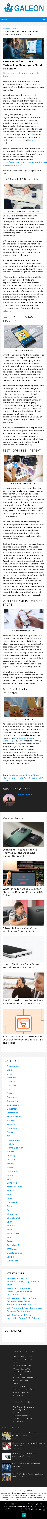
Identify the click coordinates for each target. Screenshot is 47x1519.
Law (9, 1179)
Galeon (17, 1491)
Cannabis (11, 1085)
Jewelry (11, 1163)
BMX (9, 1074)
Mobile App (22, 778)
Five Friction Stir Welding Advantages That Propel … (23, 1409)
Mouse (10, 1190)
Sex (9, 1210)
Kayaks (10, 1167)
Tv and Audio (13, 1245)
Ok (24, 1515)
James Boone (27, 73)
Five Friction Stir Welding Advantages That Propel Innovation (19, 1291)
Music (10, 1198)
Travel (10, 1241)
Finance (11, 1124)
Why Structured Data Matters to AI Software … (27, 1465)
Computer (12, 1097)
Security (33, 778)
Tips (9, 1237)
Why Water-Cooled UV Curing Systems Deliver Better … (25, 1454)
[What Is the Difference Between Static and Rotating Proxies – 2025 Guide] (23, 873)
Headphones (13, 1140)
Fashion (11, 1120)
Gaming (11, 1132)
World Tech (12, 1261)
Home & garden (15, 1148)
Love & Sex (12, 1183)
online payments (11, 397)
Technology (13, 1233)
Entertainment (14, 1116)
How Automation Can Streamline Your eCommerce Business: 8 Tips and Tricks (23, 1039)
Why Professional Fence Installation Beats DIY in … (27, 1475)
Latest (10, 1175)
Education (12, 1109)
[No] (44, 1510)
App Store (33, 775)
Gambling (12, 1128)
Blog (9, 1070)
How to (10, 1152)
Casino (10, 1093)
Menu (4, 19)
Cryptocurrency (15, 1105)
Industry (11, 1155)
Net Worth (12, 1202)
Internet (11, 1159)
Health (10, 1144)
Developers (9, 778)
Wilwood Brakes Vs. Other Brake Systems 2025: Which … (22, 1371)
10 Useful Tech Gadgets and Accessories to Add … (23, 1380)
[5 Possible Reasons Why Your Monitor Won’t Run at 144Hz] (23, 913)
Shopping (12, 1214)
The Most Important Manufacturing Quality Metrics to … (22, 1418)
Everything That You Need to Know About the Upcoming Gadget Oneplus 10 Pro (20, 852)
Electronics (12, 1113)
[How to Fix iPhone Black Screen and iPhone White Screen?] (23, 949)
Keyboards (12, 1171)
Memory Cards (14, 1187)
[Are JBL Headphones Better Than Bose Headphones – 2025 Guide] (23, 985)
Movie (10, 1194)
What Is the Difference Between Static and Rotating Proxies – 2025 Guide (22, 892)
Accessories (13, 1066)
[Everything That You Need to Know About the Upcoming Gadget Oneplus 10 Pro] (23, 834)
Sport (10, 1222)
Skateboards (13, 1218)
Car (8, 1089)
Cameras (11, 1081)
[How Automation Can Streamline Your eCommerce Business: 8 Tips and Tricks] (23, 1021)
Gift (9, 1136)
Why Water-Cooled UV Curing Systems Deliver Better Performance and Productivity (22, 1301)
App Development (18, 775)
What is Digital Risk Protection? (21, 1393)
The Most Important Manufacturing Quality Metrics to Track (23, 1281)
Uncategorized (14, 1253)
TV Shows (12, 1249)
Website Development (23, 1365)
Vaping (10, 1257)
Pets (9, 1206)
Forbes (33, 140)
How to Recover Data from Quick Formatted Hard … (22, 1359)
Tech (5, 76)
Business (11, 1078)
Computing (13, 1101)
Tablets (11, 1226)
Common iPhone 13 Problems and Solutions (23, 1387)
